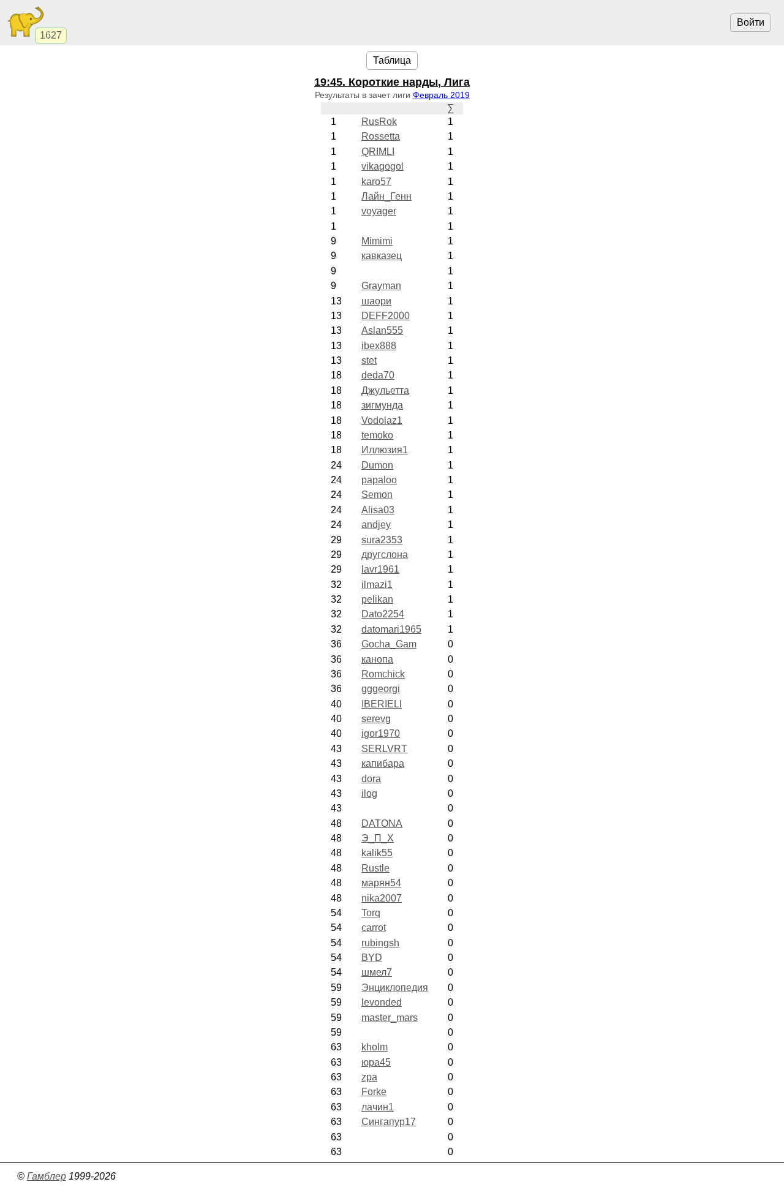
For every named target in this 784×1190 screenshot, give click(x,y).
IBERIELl (381, 704)
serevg (376, 719)
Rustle (375, 868)
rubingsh (380, 943)
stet (369, 360)
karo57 (376, 181)
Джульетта (385, 390)
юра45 (376, 1062)
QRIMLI (377, 151)
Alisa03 (377, 510)
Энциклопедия (394, 987)
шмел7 (376, 972)
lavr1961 (380, 569)
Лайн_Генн (386, 196)
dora (371, 779)
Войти (750, 22)
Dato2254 (382, 614)
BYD (371, 957)
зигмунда (382, 405)
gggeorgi (380, 688)
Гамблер (46, 1176)
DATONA (381, 823)
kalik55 (377, 853)
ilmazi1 (377, 584)
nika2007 (381, 898)
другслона (384, 554)
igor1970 (380, 733)
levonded (381, 1002)
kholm (374, 1047)
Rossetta (380, 136)
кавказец (381, 255)
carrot (373, 927)
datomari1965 (391, 629)
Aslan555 (382, 330)
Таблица (392, 60)
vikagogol (382, 166)
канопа (377, 659)
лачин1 (377, 1107)
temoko (377, 435)
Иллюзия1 (384, 450)
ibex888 (378, 346)
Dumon (377, 465)
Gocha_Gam (389, 644)
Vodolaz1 (381, 420)
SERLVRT (384, 749)
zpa (369, 1077)
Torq (370, 913)
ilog (369, 793)
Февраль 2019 (441, 95)
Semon (377, 494)
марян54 (381, 883)
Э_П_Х (377, 838)
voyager (378, 211)
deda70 (377, 375)
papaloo (379, 480)
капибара (382, 763)
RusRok (379, 121)
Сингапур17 (388, 1122)
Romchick (383, 674)
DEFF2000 (385, 316)
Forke (373, 1091)
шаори (376, 301)
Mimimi (377, 241)
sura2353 (381, 540)
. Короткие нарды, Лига (392, 82)
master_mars (389, 1017)
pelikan (377, 599)
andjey (376, 524)
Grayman (381, 286)
